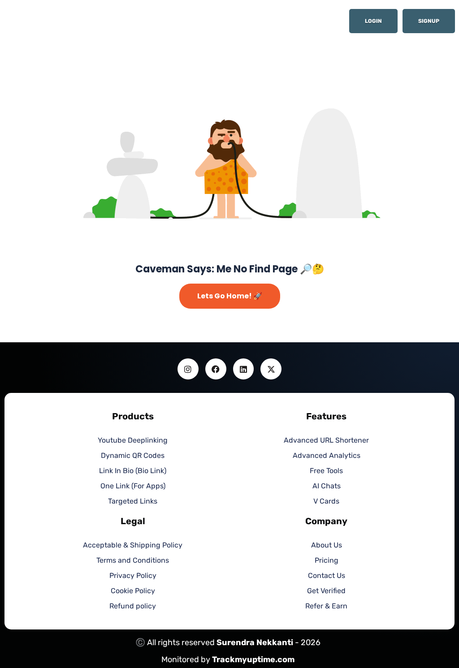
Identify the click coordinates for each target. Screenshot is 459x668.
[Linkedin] (243, 368)
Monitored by (186, 659)
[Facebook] (215, 368)
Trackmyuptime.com (253, 659)
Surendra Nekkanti (255, 642)
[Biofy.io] (74, 24)
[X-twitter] (270, 368)
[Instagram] (188, 368)
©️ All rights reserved (176, 642)
